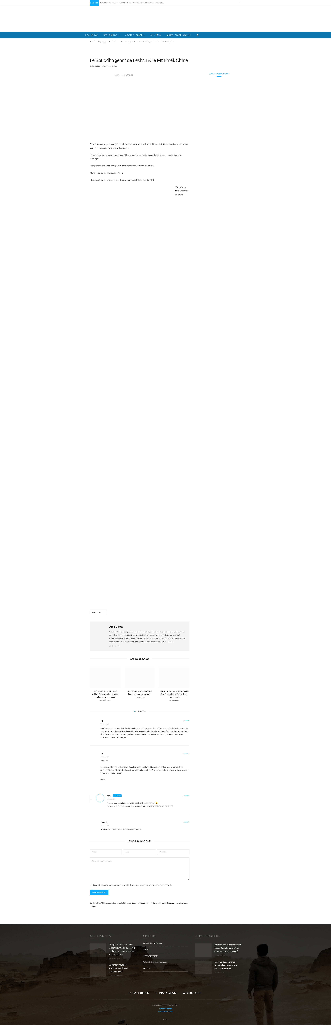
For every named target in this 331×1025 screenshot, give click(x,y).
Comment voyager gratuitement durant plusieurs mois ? (118, 968)
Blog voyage (91, 35)
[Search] (240, 3)
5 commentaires (110, 66)
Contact (146, 949)
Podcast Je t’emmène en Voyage (155, 962)
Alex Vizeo (116, 627)
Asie (122, 42)
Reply (186, 721)
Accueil (92, 42)
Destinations (111, 35)
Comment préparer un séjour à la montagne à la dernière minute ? (225, 965)
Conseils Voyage (133, 35)
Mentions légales (165, 1008)
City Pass (156, 35)
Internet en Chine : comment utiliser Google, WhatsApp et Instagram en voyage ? (133, 3)
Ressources (147, 968)
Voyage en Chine (132, 42)
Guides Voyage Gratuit (179, 35)
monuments (98, 612)
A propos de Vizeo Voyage (152, 943)
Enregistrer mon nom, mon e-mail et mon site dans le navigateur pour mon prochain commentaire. (132, 885)
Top (166, 1019)
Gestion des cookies (165, 1011)
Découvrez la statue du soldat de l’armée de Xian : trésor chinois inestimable (174, 694)
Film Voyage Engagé (150, 956)
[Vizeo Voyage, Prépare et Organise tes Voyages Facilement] (166, 18)
